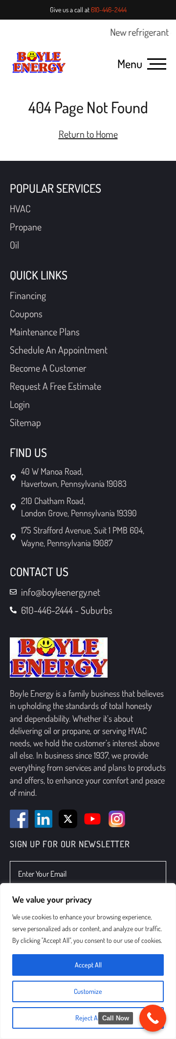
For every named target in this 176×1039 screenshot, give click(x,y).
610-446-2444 (109, 9)
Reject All (88, 1018)
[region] (88, 961)
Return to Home (88, 133)
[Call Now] (152, 1018)
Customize (88, 991)
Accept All (88, 965)
